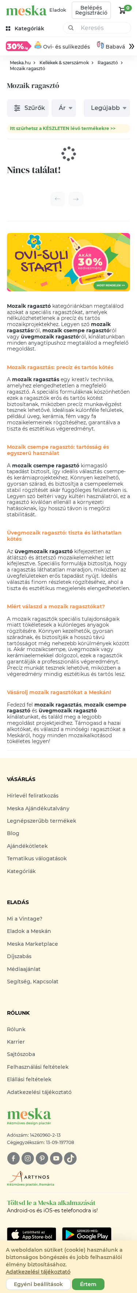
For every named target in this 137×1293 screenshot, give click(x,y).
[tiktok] (70, 1158)
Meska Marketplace (32, 944)
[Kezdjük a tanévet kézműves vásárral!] (18, 46)
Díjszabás (19, 956)
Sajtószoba (21, 1054)
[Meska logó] (26, 10)
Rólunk (16, 1029)
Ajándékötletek (27, 846)
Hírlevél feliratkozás (32, 795)
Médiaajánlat (24, 969)
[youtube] (56, 1158)
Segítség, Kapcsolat (32, 981)
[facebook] (13, 1158)
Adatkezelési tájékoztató (39, 1092)
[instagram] (27, 1158)
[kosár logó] (122, 10)
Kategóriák (21, 871)
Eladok (57, 10)
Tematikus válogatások (37, 858)
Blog (13, 833)
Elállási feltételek (29, 1079)
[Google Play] (31, 1234)
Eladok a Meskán (29, 931)
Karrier (16, 1041)
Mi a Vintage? (24, 918)
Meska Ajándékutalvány (38, 808)
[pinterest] (41, 1158)
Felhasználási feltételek (38, 1067)
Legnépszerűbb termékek (41, 821)
